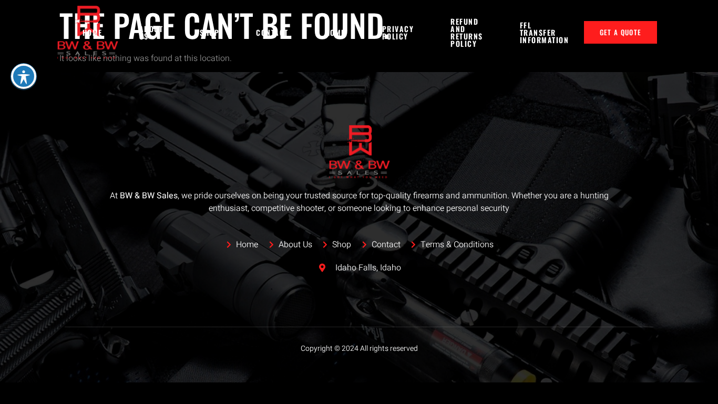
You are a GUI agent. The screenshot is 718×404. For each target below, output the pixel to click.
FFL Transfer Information (544, 32)
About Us (151, 32)
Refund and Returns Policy (466, 32)
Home (92, 32)
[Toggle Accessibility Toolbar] (23, 76)
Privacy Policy (398, 32)
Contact (272, 32)
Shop (209, 32)
